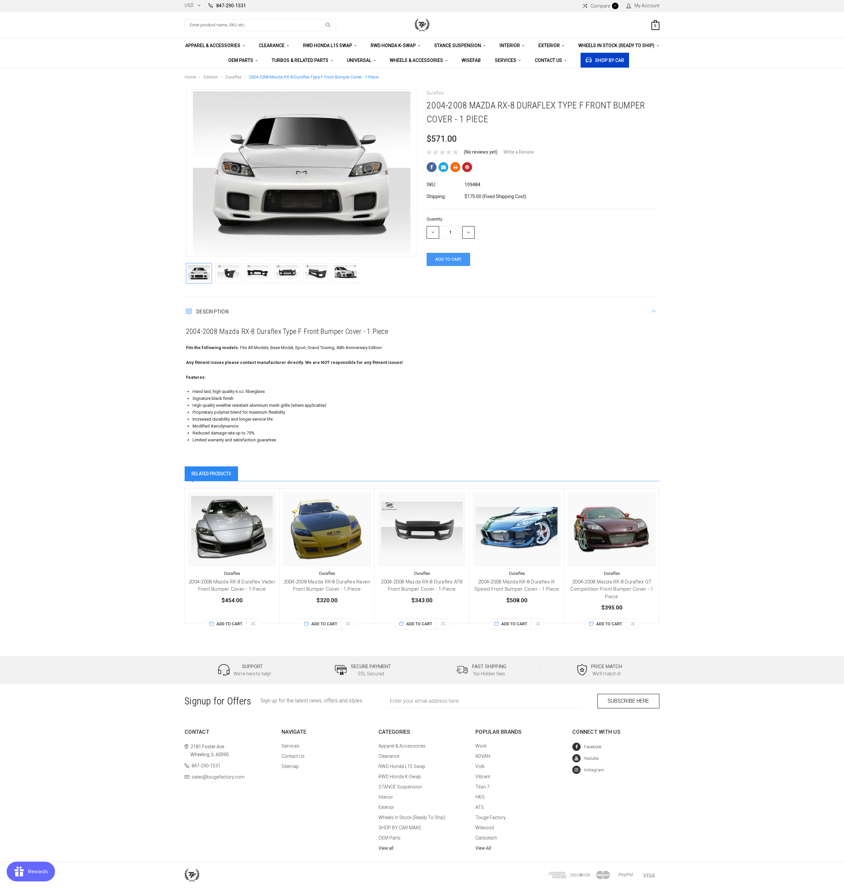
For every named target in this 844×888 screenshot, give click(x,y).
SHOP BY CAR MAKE (399, 827)
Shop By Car (609, 60)
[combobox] (260, 25)
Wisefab (471, 60)
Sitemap (290, 766)
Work (481, 746)
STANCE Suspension (458, 45)
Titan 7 (482, 786)
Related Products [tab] (211, 474)
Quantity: (435, 219)
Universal (359, 60)
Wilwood (484, 827)
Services (506, 60)
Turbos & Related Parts (300, 60)
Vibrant (482, 776)
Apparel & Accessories (213, 45)
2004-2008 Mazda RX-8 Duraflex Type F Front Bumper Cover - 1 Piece (313, 76)
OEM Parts (241, 60)
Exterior (549, 45)
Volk (480, 766)
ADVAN (482, 756)
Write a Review (518, 152)
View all (385, 848)
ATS (479, 807)
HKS (480, 797)
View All (483, 848)
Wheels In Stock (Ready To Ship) (616, 45)
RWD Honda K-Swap (394, 45)
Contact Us (549, 60)
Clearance (272, 45)
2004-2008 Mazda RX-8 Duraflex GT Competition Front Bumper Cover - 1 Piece (611, 589)
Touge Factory (490, 817)
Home (190, 76)
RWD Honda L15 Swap (328, 45)
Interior (510, 45)
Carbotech (486, 838)
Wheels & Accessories (417, 60)
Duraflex (233, 76)
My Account (646, 5)
